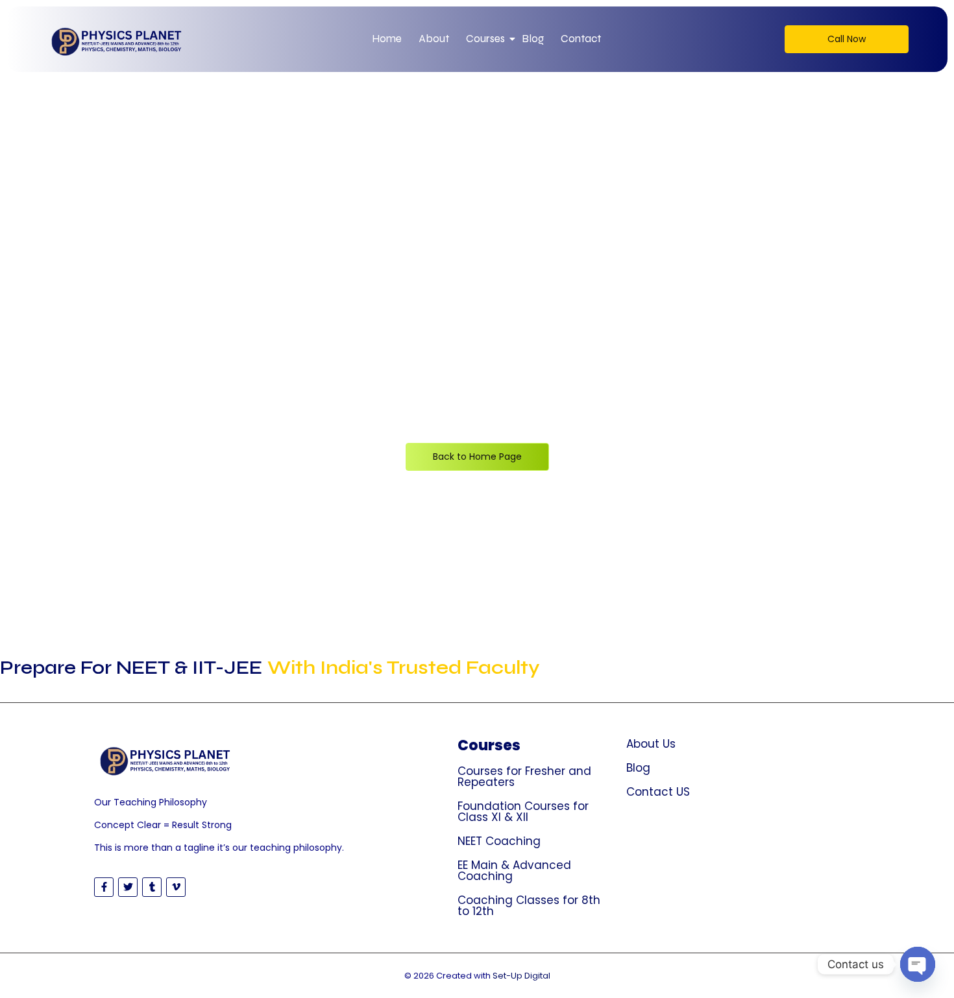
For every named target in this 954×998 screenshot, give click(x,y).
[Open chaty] (917, 964)
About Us (651, 744)
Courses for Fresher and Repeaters (524, 776)
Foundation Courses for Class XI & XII (523, 811)
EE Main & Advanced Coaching (514, 870)
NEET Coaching (499, 841)
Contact (581, 38)
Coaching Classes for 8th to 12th (529, 905)
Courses (485, 38)
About (434, 38)
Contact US (658, 792)
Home (387, 38)
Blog (533, 38)
